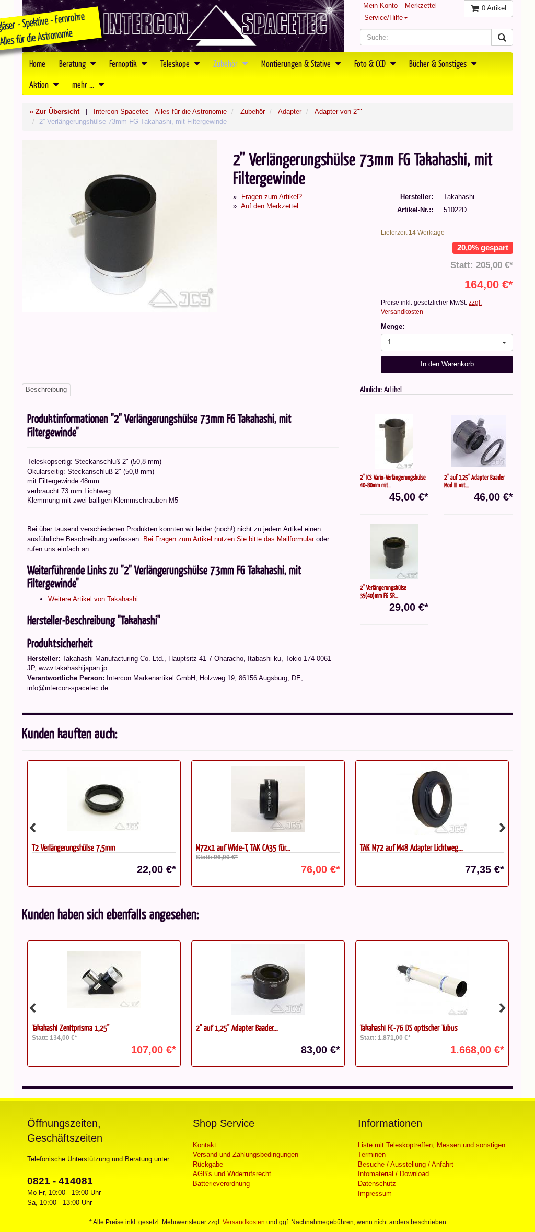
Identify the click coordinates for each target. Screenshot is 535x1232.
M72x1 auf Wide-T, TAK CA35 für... (243, 847)
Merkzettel (421, 5)
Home (37, 63)
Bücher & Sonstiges (439, 63)
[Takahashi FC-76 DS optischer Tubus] (432, 979)
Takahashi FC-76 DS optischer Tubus (409, 1027)
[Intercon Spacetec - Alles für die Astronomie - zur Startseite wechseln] (183, 26)
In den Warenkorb (447, 364)
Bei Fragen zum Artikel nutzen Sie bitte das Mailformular (228, 539)
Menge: (392, 326)
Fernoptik (124, 63)
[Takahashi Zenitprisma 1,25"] (104, 979)
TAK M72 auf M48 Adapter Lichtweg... (411, 847)
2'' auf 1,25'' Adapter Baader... (237, 1027)
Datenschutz (377, 1184)
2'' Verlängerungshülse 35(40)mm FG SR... (383, 591)
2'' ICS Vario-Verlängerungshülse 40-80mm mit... (393, 481)
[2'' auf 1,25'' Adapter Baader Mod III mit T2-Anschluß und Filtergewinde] (478, 441)
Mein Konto (380, 5)
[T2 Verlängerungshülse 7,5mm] (104, 799)
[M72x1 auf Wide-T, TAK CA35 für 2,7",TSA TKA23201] (268, 799)
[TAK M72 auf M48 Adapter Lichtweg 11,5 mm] (432, 799)
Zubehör (226, 63)
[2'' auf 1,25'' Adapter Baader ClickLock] (268, 979)
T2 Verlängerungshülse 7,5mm (73, 847)
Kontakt (204, 1145)
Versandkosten (244, 1222)
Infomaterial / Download (393, 1174)
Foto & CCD (371, 63)
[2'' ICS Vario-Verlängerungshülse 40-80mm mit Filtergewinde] (394, 441)
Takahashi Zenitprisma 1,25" (70, 1027)
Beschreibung (46, 389)
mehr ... (84, 84)
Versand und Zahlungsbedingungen (245, 1154)
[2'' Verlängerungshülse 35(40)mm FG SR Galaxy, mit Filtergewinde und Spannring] (394, 551)
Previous (32, 828)
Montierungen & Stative (297, 63)
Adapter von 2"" (338, 111)
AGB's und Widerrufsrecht (232, 1174)
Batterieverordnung (221, 1184)
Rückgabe (208, 1164)
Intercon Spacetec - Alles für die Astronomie (160, 111)
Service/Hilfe (383, 17)
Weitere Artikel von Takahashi (93, 599)
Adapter (289, 111)
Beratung (73, 63)
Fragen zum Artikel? (271, 197)
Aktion (40, 84)
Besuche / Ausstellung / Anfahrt (405, 1164)
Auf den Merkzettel (269, 206)
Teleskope (176, 63)
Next (502, 828)
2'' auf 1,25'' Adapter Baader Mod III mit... (474, 481)
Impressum (375, 1194)
